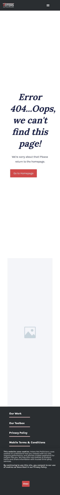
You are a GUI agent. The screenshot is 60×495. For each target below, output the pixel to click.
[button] (48, 5)
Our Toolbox (17, 423)
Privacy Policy (18, 432)
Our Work (15, 413)
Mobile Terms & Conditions (27, 442)
